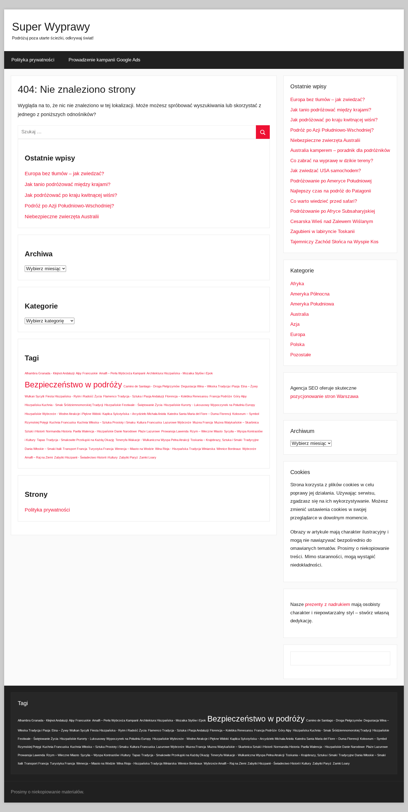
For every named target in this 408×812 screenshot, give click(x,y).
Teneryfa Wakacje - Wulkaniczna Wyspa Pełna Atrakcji (152, 440)
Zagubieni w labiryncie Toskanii (322, 231)
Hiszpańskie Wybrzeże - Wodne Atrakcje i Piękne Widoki (63, 413)
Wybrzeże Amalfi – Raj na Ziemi (225, 763)
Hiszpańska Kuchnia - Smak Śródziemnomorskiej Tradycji (64, 405)
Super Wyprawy (51, 27)
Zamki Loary (147, 457)
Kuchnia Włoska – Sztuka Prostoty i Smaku (106, 422)
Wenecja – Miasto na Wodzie (134, 448)
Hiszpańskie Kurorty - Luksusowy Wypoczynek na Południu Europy (209, 405)
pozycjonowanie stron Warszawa (324, 396)
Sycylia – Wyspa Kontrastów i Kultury (105, 755)
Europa (297, 334)
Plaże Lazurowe (149, 431)
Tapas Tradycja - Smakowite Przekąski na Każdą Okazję (75, 440)
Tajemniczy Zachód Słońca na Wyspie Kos (334, 241)
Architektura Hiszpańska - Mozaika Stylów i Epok (180, 373)
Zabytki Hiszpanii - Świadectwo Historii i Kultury (86, 457)
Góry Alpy (240, 396)
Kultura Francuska (149, 422)
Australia (299, 314)
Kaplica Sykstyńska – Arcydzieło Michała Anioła (134, 413)
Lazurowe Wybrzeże (177, 422)
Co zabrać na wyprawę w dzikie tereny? (331, 160)
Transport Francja (75, 448)
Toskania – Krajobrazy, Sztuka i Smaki (216, 440)
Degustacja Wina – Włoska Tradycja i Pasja (210, 386)
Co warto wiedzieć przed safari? (323, 201)
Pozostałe (300, 354)
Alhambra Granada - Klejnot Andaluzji (49, 373)
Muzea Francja (203, 422)
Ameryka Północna (309, 294)
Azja (294, 324)
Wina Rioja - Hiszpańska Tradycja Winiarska (185, 448)
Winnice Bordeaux (228, 448)
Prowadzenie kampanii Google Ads (104, 59)
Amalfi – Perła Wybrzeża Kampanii (122, 373)
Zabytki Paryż (128, 457)
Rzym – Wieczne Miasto (206, 431)
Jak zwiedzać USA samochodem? (325, 170)
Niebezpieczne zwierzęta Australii (62, 216)
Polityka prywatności (32, 59)
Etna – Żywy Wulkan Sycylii (70, 730)
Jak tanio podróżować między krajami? (67, 184)
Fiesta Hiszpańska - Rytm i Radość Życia (74, 396)
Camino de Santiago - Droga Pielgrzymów (152, 386)
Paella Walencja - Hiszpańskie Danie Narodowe (105, 431)
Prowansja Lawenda (174, 431)
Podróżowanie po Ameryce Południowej (331, 181)
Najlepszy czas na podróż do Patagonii (330, 191)
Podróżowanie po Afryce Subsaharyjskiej (332, 211)
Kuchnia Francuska (62, 422)
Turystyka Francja (101, 448)
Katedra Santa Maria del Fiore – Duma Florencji (199, 413)
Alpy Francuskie (87, 373)
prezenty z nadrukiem (327, 604)
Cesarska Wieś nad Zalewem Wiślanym (331, 221)
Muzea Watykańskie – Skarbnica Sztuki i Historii (239, 746)
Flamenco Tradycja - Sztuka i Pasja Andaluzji (133, 396)
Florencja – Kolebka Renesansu (186, 396)
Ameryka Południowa (312, 304)
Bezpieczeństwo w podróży (73, 384)
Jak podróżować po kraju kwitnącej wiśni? (71, 195)
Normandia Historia (59, 431)
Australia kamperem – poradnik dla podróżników (340, 150)
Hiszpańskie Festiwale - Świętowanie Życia (133, 405)
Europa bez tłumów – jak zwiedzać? (64, 173)
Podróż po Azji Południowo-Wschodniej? (69, 206)
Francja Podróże (221, 396)
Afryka (297, 283)
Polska (297, 344)
